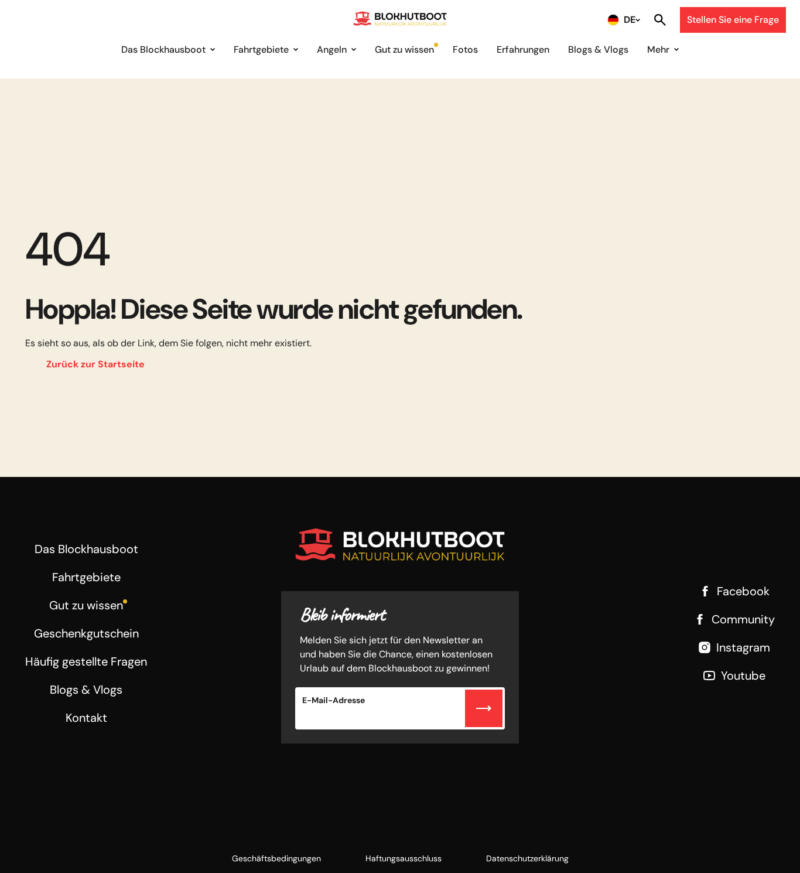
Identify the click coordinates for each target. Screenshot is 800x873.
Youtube (743, 675)
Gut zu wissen (404, 49)
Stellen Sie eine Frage (733, 19)
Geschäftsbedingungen (276, 858)
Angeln (332, 49)
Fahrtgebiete (261, 49)
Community (743, 619)
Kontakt (86, 717)
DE (629, 19)
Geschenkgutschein (86, 633)
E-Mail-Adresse (333, 700)
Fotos (465, 49)
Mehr (658, 49)
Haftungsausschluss (403, 858)
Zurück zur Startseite (95, 364)
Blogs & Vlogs (598, 49)
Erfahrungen (523, 49)
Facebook (743, 591)
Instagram (743, 647)
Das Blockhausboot (163, 49)
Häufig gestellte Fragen (86, 661)
